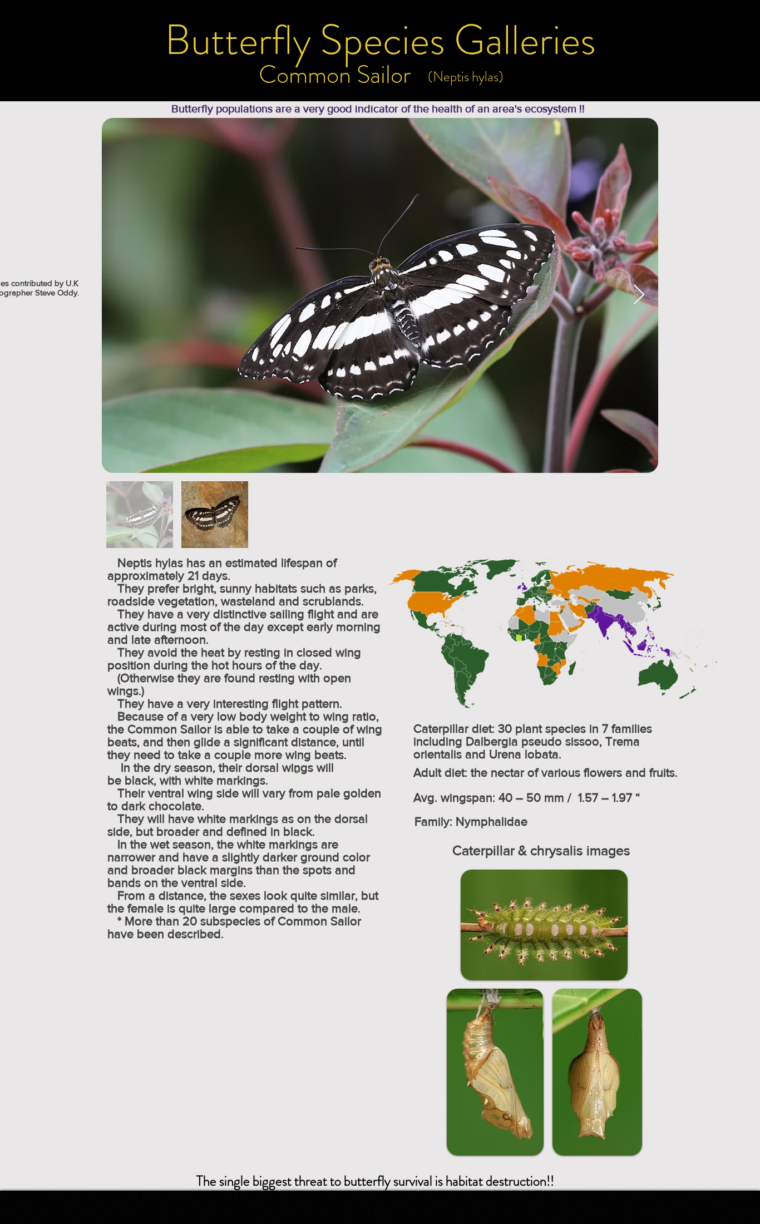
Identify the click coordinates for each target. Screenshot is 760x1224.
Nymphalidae (491, 821)
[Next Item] (639, 295)
